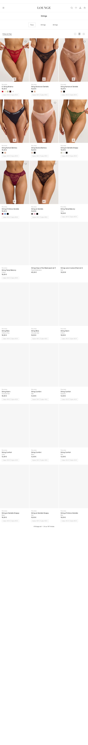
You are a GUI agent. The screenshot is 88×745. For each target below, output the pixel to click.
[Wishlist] (76, 8)
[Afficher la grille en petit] (83, 34)
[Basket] (84, 8)
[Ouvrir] (3, 8)
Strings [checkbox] (43, 25)
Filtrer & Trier (7, 34)
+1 (13, 91)
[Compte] (80, 8)
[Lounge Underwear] (44, 8)
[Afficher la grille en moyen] (79, 34)
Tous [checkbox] (32, 25)
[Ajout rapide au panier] (14, 79)
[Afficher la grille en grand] (75, 34)
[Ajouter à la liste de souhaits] (25, 41)
